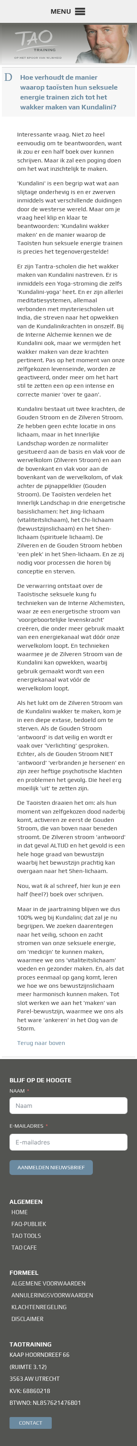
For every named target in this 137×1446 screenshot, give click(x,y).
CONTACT (30, 1423)
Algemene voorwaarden (48, 1283)
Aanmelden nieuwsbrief (51, 1167)
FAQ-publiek (28, 1224)
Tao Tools (26, 1236)
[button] (61, 11)
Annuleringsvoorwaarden (52, 1295)
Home (19, 1212)
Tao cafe (24, 1247)
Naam (17, 1091)
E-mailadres (26, 1126)
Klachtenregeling (39, 1307)
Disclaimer (27, 1319)
